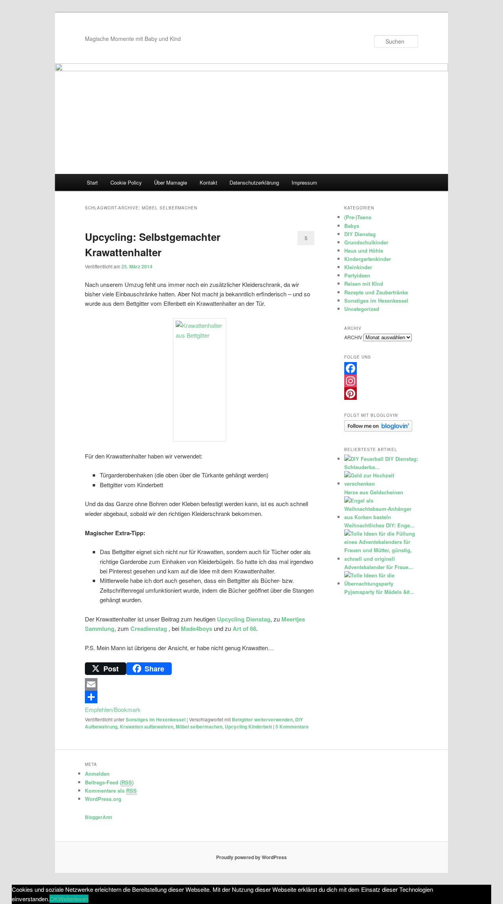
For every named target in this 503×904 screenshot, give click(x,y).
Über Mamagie (170, 182)
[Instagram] (381, 381)
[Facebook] (381, 368)
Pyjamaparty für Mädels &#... (379, 591)
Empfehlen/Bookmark (113, 709)
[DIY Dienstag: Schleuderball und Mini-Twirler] (364, 458)
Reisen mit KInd (363, 283)
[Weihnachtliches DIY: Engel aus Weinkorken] (380, 517)
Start (92, 182)
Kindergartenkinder (367, 259)
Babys (351, 225)
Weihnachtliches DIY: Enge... (379, 525)
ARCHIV (353, 337)
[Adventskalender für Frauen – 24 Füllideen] (380, 558)
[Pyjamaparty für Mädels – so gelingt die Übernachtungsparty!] (380, 583)
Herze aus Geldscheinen (373, 492)
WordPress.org (103, 798)
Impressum (304, 182)
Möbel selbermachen (199, 726)
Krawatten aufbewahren (146, 726)
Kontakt (208, 182)
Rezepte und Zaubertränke (376, 292)
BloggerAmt (98, 817)
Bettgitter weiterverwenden (262, 719)
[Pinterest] (381, 393)
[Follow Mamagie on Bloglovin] (378, 429)
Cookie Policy (126, 182)
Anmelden (97, 773)
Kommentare (292, 726)
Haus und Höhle (363, 250)
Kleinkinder (358, 267)
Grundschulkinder (366, 242)
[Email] (199, 684)
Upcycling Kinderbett (248, 726)
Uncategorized (361, 308)
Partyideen (357, 275)
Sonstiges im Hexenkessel (155, 719)
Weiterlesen (73, 899)
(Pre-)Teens (357, 217)
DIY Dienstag (360, 234)
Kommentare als (111, 790)
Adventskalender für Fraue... (378, 567)
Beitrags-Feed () (109, 782)
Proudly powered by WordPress (251, 857)
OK (54, 899)
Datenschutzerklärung (254, 182)
